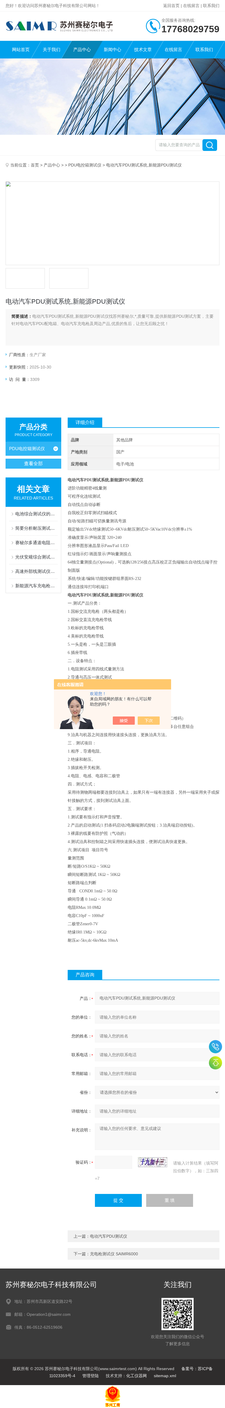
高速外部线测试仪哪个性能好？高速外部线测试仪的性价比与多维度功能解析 (36, 571)
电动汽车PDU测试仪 (108, 1236)
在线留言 (191, 5)
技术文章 (143, 49)
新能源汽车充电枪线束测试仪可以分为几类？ (36, 585)
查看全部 (33, 463)
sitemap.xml (165, 1375)
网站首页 (21, 49)
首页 (35, 165)
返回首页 (171, 5)
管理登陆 (90, 1375)
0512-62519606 (215, 1046)
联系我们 (211, 5)
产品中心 (82, 49)
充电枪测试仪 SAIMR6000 (114, 1253)
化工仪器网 (136, 1375)
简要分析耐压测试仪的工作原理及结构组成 (36, 528)
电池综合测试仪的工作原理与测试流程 (36, 513)
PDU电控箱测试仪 (84, 165)
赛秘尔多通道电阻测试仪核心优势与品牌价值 (36, 542)
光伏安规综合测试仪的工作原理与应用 (36, 556)
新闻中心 (112, 49)
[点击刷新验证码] (152, 1162)
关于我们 (51, 49)
